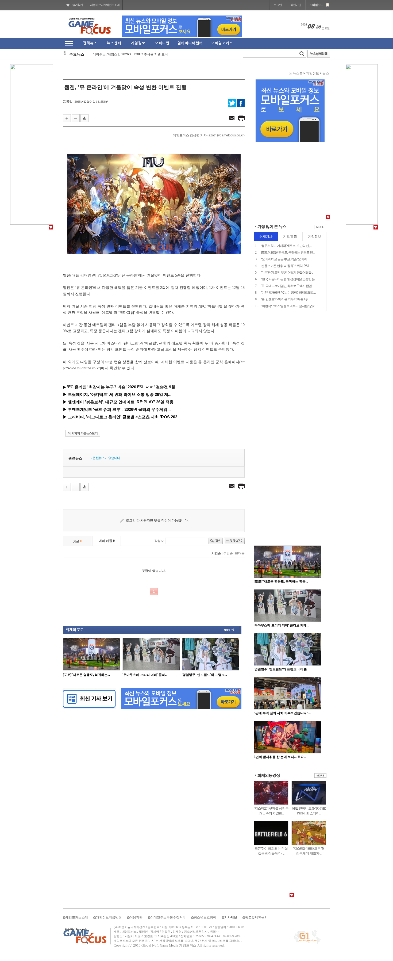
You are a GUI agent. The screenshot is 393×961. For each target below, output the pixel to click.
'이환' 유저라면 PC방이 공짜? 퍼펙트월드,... (288, 292)
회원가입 (295, 4)
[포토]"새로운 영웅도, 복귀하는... (86, 675)
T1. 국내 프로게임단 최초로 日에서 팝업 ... (287, 286)
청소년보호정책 (205, 917)
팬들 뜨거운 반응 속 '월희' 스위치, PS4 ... (286, 266)
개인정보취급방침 (109, 917)
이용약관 (136, 917)
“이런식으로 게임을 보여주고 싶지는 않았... (288, 306)
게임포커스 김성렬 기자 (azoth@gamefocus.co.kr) (209, 135)
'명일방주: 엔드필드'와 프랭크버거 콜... (281, 669)
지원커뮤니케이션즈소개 (105, 4)
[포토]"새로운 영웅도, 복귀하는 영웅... (281, 581)
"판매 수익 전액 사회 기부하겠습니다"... (282, 713)
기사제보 (230, 917)
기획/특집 (290, 237)
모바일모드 (316, 4)
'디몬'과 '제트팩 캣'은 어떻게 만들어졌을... (287, 272)
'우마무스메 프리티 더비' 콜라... (144, 675)
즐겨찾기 (77, 4)
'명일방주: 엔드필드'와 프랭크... (204, 675)
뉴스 (325, 73)
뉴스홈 (298, 73)
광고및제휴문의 (256, 917)
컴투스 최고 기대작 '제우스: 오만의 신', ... (286, 246)
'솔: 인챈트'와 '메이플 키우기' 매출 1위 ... (285, 299)
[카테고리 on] (69, 43)
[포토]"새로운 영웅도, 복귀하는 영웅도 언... (287, 252)
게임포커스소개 (77, 917)
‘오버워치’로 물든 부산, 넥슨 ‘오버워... (284, 259)
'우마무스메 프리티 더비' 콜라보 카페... (281, 625)
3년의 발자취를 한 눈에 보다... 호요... (280, 757)
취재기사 (265, 237)
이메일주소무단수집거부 (168, 917)
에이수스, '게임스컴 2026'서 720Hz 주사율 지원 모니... (131, 50)
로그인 (278, 4)
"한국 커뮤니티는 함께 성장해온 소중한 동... (288, 279)
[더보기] (320, 228)
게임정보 (312, 73)
